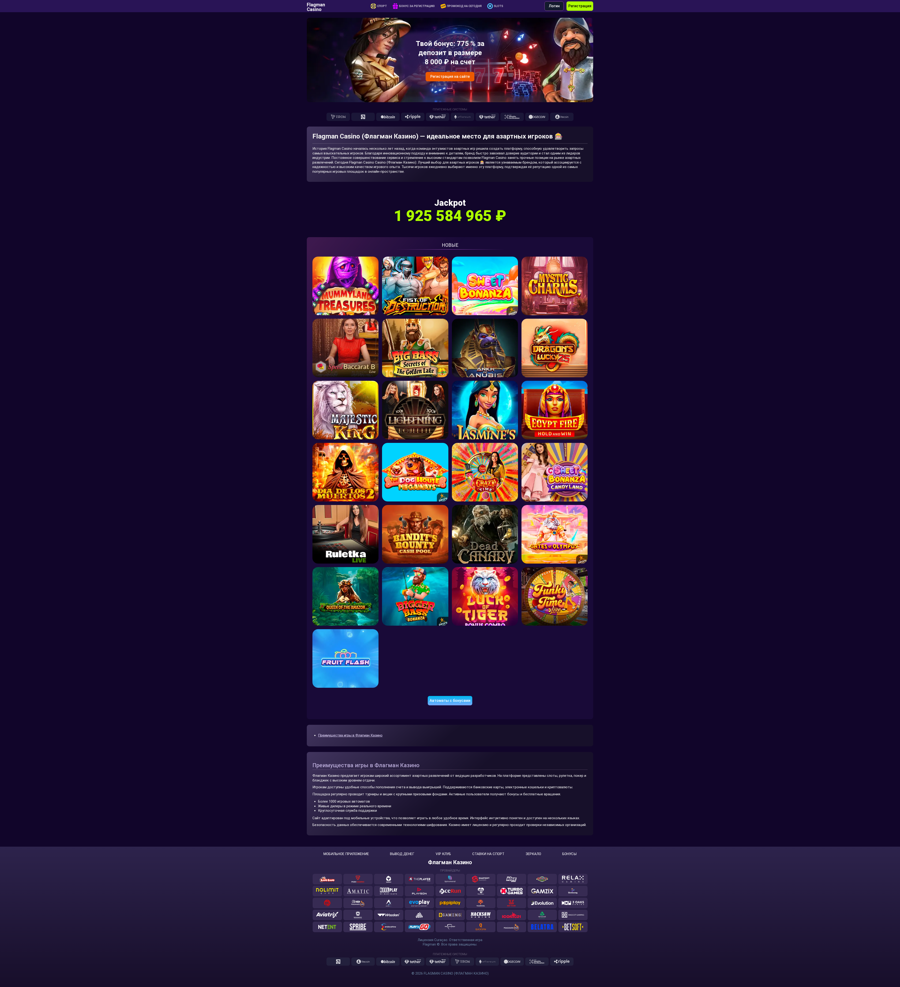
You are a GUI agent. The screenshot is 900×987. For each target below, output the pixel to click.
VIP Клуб (443, 854)
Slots (498, 6)
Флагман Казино (450, 862)
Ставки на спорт (488, 854)
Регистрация (579, 6)
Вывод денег (402, 854)
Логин (554, 6)
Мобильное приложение (346, 854)
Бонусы (569, 854)
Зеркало (533, 854)
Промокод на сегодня (464, 6)
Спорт (382, 6)
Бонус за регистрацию (417, 6)
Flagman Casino (316, 6)
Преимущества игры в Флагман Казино (350, 735)
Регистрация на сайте (450, 76)
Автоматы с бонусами (450, 700)
